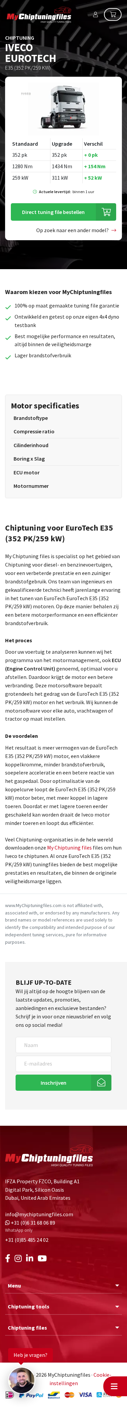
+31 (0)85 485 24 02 (26, 1239)
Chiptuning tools (28, 1306)
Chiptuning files (27, 1327)
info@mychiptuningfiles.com (39, 1214)
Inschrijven (53, 1082)
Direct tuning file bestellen (53, 212)
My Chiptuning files (70, 847)
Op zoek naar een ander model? (72, 230)
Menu (14, 1285)
